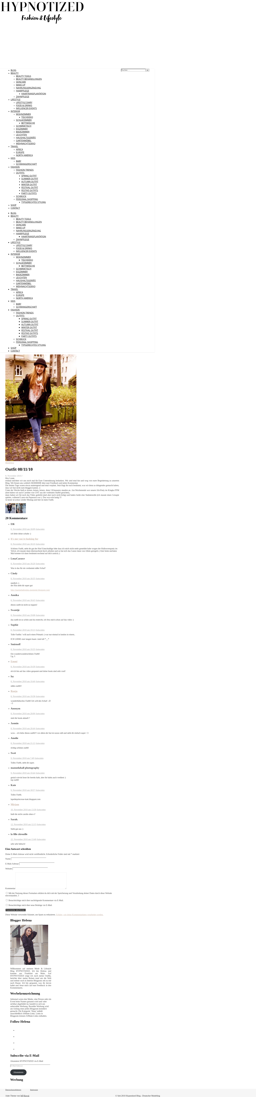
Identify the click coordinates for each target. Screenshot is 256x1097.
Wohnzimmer (23, 114)
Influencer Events (26, 108)
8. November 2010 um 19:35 (23, 649)
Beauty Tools (23, 76)
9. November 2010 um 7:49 (22, 758)
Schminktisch (23, 125)
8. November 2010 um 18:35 (23, 578)
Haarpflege (22, 90)
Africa (19, 149)
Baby (18, 161)
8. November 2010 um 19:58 (23, 696)
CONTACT (15, 208)
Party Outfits (29, 193)
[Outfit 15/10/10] (21, 512)
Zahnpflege (22, 96)
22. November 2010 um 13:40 (23, 839)
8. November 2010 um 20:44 (23, 728)
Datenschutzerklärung (13, 1090)
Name (7, 859)
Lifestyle (15, 99)
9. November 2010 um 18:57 (23, 790)
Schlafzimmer (24, 120)
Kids (13, 158)
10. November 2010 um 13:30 (23, 809)
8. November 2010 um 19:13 (23, 630)
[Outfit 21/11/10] (10, 512)
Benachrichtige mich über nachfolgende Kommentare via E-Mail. (36, 900)
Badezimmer (22, 131)
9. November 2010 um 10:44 (23, 773)
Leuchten (21, 134)
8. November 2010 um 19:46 (23, 681)
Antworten (40, 529)
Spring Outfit (29, 175)
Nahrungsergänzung (28, 87)
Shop (13, 205)
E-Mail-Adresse (12, 864)
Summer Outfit (29, 178)
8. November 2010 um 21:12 (23, 743)
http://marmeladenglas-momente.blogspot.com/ (30, 590)
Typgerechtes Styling (33, 202)
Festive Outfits (29, 190)
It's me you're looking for (24, 538)
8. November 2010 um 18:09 (23, 529)
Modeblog (9, 463)
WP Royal (24, 1096)
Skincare (21, 81)
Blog (13, 70)
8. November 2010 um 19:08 (23, 615)
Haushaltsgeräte (26, 137)
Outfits (20, 172)
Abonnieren (18, 1072)
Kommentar (10, 888)
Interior (15, 111)
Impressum (34, 1090)
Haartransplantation (33, 93)
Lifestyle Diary (24, 102)
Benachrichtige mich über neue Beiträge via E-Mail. (30, 905)
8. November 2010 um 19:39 (23, 667)
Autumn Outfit (29, 181)
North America (24, 155)
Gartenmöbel (23, 140)
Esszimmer (22, 128)
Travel (14, 146)
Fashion (15, 167)
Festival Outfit (29, 187)
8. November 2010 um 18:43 (23, 600)
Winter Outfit (29, 184)
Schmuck (21, 196)
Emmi (14, 661)
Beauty (15, 73)
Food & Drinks (24, 105)
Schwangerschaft (26, 164)
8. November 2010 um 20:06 (23, 713)
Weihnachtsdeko (25, 143)
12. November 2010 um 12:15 (23, 824)
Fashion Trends (25, 169)
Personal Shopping (27, 199)
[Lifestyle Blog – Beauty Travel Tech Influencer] (42, 23)
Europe (20, 152)
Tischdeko (27, 117)
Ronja (14, 691)
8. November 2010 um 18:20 (23, 563)
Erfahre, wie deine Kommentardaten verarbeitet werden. (79, 915)
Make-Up (20, 84)
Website (8, 869)
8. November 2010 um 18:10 (23, 544)
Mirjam (15, 804)
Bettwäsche (28, 123)
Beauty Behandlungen (29, 79)
